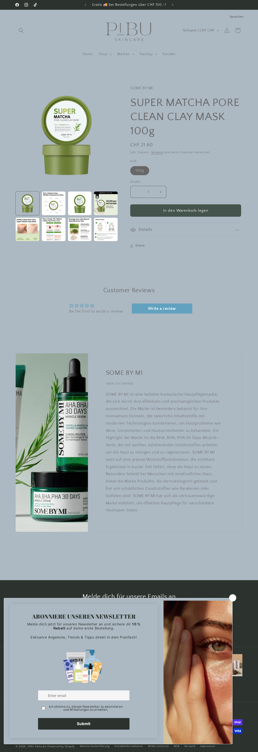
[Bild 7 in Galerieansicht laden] (80, 229)
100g (140, 171)
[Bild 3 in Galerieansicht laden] (80, 203)
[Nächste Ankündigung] (172, 5)
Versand (157, 152)
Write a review (162, 308)
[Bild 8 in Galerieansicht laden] (106, 229)
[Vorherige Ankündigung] (85, 5)
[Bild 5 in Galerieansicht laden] (27, 229)
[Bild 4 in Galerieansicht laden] (106, 203)
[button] (21, 30)
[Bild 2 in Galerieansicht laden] (54, 203)
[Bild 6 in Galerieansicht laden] (54, 229)
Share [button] (140, 246)
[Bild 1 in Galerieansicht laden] (27, 203)
